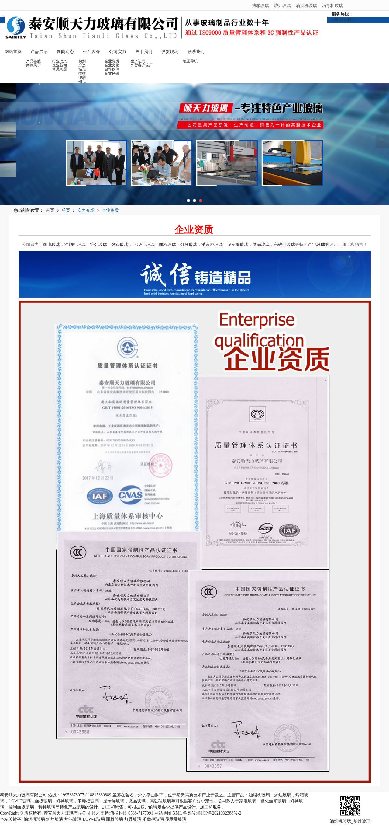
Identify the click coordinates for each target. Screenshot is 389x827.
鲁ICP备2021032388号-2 (219, 813)
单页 (66, 210)
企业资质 (110, 210)
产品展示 (39, 51)
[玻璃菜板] (194, 144)
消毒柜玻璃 (332, 5)
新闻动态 (65, 51)
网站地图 (162, 813)
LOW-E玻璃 (144, 244)
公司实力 (117, 51)
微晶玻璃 (261, 244)
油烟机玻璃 (306, 5)
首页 (50, 210)
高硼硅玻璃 (284, 244)
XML (177, 813)
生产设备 (91, 51)
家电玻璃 (51, 244)
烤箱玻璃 (260, 5)
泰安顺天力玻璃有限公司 (67, 813)
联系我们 (196, 51)
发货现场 (169, 51)
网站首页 (13, 51)
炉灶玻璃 (282, 5)
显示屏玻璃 (237, 244)
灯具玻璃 (188, 244)
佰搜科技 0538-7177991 (131, 813)
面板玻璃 (167, 244)
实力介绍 (86, 210)
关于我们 (143, 51)
